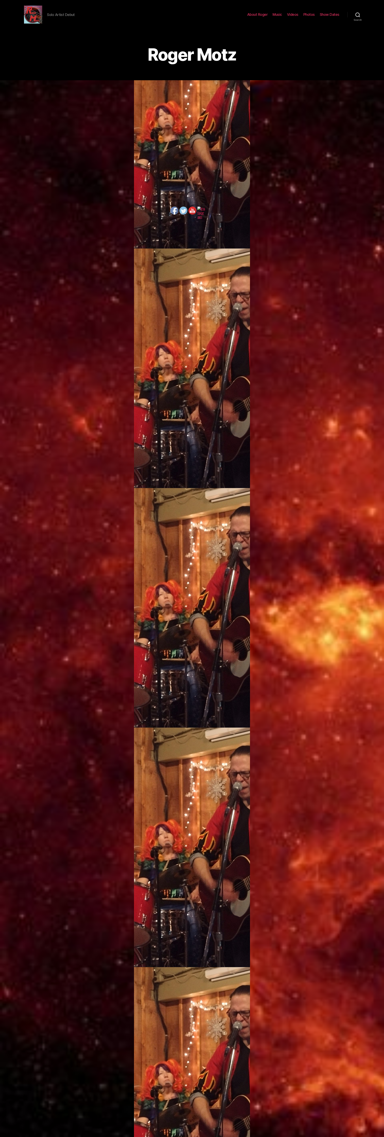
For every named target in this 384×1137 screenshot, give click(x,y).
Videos (292, 14)
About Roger (257, 14)
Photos (309, 14)
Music (277, 14)
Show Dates (329, 14)
